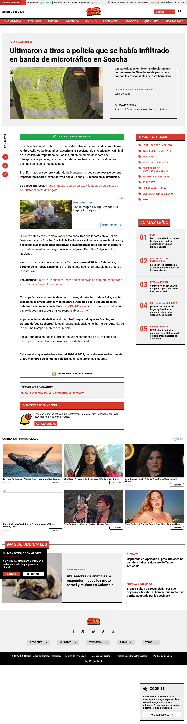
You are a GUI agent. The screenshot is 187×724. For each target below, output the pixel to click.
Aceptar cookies (160, 714)
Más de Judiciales (27, 544)
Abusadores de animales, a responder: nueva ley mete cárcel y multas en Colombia (90, 580)
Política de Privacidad (75, 656)
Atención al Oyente (101, 656)
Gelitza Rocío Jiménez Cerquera (136, 89)
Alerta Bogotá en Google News (75, 373)
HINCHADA (72, 21)
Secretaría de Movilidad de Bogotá (155, 169)
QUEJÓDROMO (12, 21)
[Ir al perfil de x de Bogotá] (82, 631)
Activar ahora (46, 423)
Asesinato (78, 393)
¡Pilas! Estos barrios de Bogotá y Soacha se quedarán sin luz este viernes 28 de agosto (162, 310)
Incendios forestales (156, 176)
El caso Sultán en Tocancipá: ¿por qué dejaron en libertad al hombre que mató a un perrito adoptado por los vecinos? (155, 592)
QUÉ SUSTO (151, 21)
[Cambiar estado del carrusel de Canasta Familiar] (23, 2)
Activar (11, 574)
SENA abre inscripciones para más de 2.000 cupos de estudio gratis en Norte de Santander (165, 334)
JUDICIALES (34, 21)
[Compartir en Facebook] (5, 157)
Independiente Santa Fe (157, 151)
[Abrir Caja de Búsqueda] (180, 11)
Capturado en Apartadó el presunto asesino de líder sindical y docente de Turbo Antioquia (155, 562)
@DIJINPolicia (76, 306)
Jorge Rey (149, 182)
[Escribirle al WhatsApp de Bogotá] (113, 631)
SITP (145, 199)
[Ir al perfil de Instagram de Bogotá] (93, 631)
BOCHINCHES (111, 21)
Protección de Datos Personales (132, 656)
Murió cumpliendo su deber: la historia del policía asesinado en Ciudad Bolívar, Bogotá (165, 242)
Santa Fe (148, 156)
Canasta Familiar (10, 2)
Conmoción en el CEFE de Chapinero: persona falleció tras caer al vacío (164, 288)
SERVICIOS (131, 21)
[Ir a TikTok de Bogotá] (103, 631)
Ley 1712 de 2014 (93, 661)
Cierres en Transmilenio (158, 194)
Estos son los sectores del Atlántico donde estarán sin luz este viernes (164, 267)
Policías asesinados (36, 393)
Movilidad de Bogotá (155, 162)
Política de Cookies (162, 707)
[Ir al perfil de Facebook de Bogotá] (73, 631)
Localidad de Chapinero (157, 145)
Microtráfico (60, 393)
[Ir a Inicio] (93, 11)
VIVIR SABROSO (174, 21)
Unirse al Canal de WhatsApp (74, 136)
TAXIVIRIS (54, 21)
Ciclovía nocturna (154, 188)
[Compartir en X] (5, 166)
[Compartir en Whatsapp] (5, 174)
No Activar (33, 574)
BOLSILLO (91, 21)
